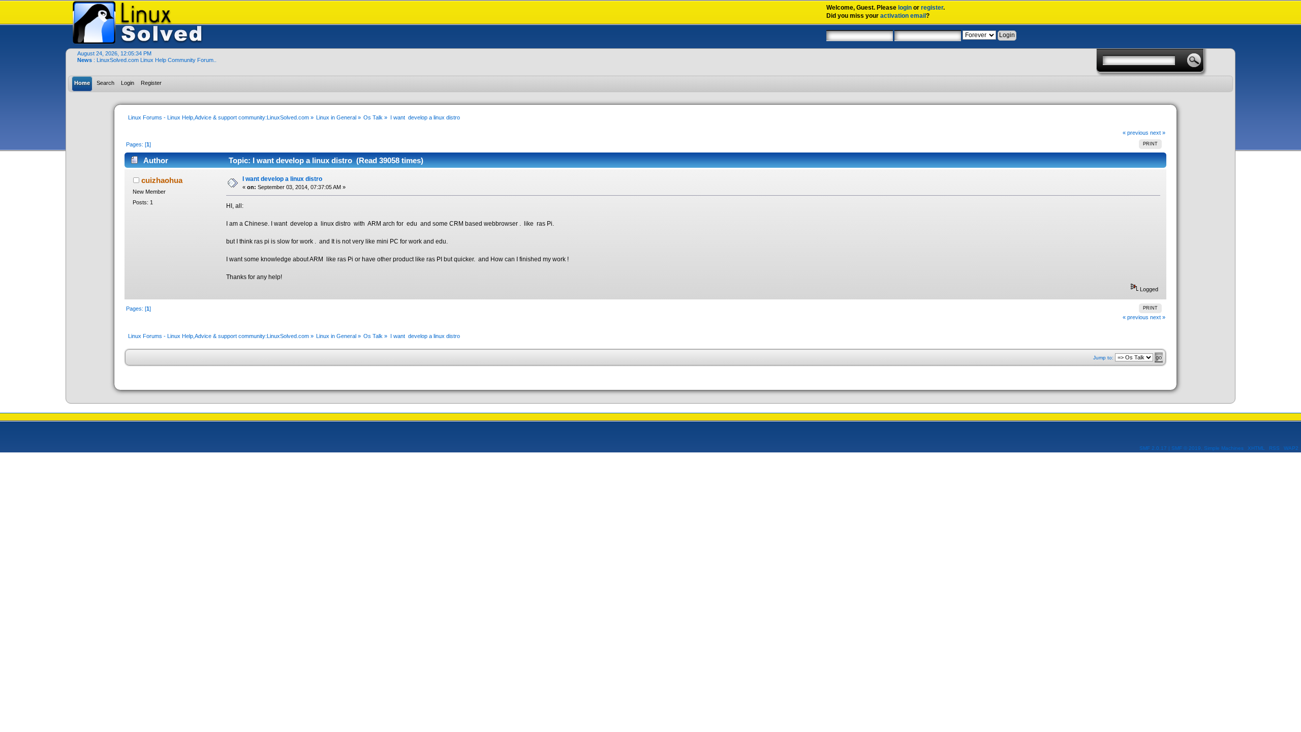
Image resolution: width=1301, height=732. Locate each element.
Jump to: (1103, 357)
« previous (1136, 133)
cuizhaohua (161, 180)
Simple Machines (1224, 448)
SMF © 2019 (1186, 448)
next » (1157, 133)
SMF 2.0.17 (1153, 448)
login (905, 7)
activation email (903, 15)
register (932, 7)
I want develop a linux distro (282, 178)
